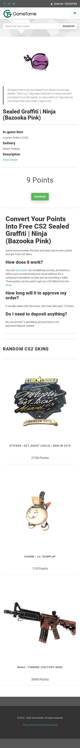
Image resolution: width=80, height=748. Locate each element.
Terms (26, 725)
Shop (9, 285)
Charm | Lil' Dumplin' (40, 556)
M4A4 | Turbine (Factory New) (40, 667)
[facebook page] (4, 3)
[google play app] (14, 3)
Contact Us (51, 725)
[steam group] (9, 3)
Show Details (10, 159)
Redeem (40, 196)
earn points (21, 270)
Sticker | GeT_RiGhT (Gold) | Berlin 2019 (40, 445)
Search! (69, 26)
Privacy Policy (38, 725)
